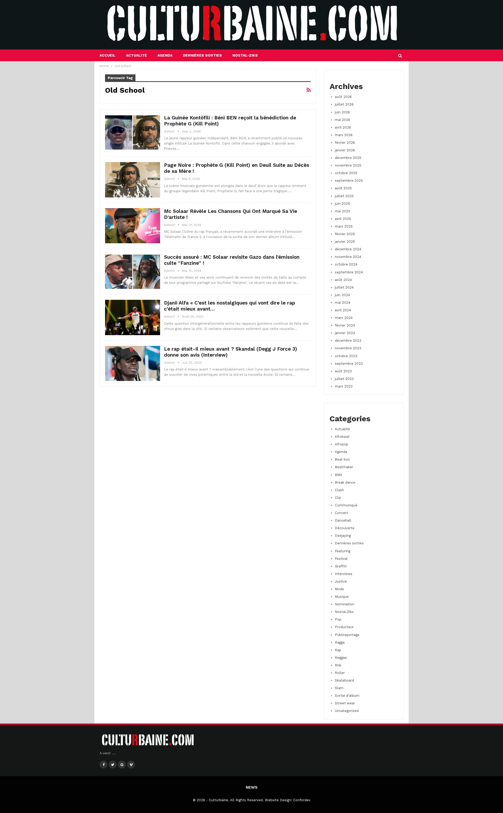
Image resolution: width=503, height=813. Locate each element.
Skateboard (344, 680)
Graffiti (341, 566)
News (252, 787)
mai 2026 (342, 120)
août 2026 (343, 97)
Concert (341, 513)
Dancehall (343, 520)
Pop (338, 619)
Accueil (108, 55)
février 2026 (345, 143)
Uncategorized (347, 711)
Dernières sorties (202, 55)
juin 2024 (342, 295)
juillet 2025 (344, 196)
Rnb (338, 665)
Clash (339, 490)
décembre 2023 (348, 340)
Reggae (341, 658)
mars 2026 (344, 135)
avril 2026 (343, 127)
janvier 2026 (345, 150)
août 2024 (343, 280)
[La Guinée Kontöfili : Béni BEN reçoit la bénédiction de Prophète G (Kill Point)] (132, 132)
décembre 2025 (348, 158)
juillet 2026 (344, 104)
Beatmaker (344, 467)
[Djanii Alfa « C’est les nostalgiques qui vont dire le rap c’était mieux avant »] (132, 317)
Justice (341, 581)
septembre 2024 (349, 272)
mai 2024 (342, 303)
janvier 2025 (345, 242)
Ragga (340, 642)
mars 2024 (344, 318)
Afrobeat (342, 437)
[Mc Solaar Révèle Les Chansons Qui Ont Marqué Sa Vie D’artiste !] (132, 225)
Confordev (301, 800)
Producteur (344, 627)
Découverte (344, 528)
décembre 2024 (348, 249)
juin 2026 (342, 112)
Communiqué (346, 505)
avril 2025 (343, 219)
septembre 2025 (349, 180)
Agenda (164, 55)
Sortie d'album (347, 696)
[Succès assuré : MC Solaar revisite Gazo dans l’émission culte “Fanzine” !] (132, 271)
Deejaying (343, 536)
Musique (342, 597)
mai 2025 (342, 211)
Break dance (345, 482)
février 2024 (345, 325)
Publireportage (347, 635)
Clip (338, 498)
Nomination (344, 604)
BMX (338, 475)
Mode (339, 589)
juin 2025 (342, 204)
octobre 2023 (346, 356)
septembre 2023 (349, 364)
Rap (338, 650)
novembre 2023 (348, 348)
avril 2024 (343, 310)
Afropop (341, 444)
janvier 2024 (345, 333)
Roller (340, 673)
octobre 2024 (346, 264)
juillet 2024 (344, 287)
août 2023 (343, 371)
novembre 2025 (348, 165)
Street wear (345, 703)
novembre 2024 (348, 257)
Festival (341, 559)
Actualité (136, 55)
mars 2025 (344, 226)
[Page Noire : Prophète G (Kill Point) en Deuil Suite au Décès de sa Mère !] (132, 179)
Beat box (342, 459)
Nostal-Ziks (245, 55)
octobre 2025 (346, 173)
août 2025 (343, 188)
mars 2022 (344, 386)
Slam (339, 688)
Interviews (343, 574)
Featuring (342, 551)
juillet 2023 (344, 379)
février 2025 (345, 234)
